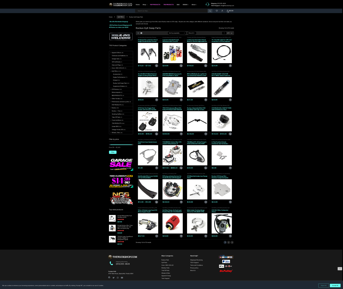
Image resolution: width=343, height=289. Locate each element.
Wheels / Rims (116, 132)
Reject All (323, 285)
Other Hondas (116, 98)
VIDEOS (185, 4)
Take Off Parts (116, 117)
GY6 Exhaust (176, 139)
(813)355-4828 (221, 3)
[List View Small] (141, 33)
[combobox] (171, 11)
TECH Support (194, 262)
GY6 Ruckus (115, 89)
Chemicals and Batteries (119, 55)
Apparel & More (116, 52)
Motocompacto (116, 92)
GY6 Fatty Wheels (198, 71)
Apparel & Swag (166, 275)
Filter (112, 152)
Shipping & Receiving (196, 260)
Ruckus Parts (165, 260)
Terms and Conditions (196, 265)
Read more (205, 133)
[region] (171, 285)
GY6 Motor (146, 71)
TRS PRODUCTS (168, 4)
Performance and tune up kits (120, 101)
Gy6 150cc (121, 17)
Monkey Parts (165, 268)
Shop (144, 4)
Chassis (154, 37)
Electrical (220, 139)
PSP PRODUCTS (155, 4)
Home (138, 4)
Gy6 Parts (164, 262)
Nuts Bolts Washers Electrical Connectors (196, 72)
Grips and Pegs (116, 65)
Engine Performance (217, 37)
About (193, 4)
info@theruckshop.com (227, 5)
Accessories (141, 37)
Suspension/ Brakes (119, 86)
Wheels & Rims (165, 273)
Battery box (215, 139)
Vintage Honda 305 (117, 129)
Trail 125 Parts (165, 270)
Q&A (178, 4)
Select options (155, 65)
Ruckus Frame (178, 105)
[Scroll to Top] (340, 268)
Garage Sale (115, 58)
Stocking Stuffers (117, 114)
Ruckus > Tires (116, 111)
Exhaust (164, 139)
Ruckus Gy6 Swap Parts (120, 83)
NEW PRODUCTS (117, 95)
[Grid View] (138, 33)
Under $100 (115, 126)
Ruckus (199, 37)
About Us (193, 270)
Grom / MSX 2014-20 (118, 68)
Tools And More (116, 120)
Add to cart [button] (230, 65)
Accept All (335, 285)
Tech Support (165, 278)
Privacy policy (194, 268)
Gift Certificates (116, 62)
